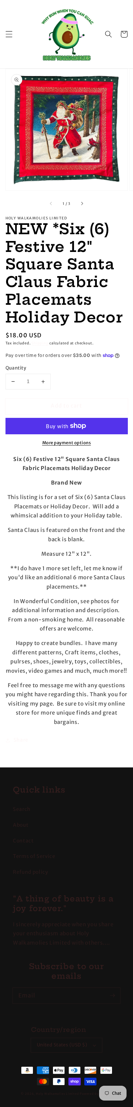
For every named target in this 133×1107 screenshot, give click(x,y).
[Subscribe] (112, 995)
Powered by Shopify (96, 1094)
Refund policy (30, 872)
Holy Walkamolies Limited (57, 1094)
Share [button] (21, 740)
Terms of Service (34, 856)
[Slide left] (51, 204)
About (20, 825)
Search (22, 809)
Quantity (15, 368)
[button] (8, 34)
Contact (23, 841)
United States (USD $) (62, 1045)
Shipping (39, 343)
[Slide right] (82, 204)
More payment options (66, 443)
